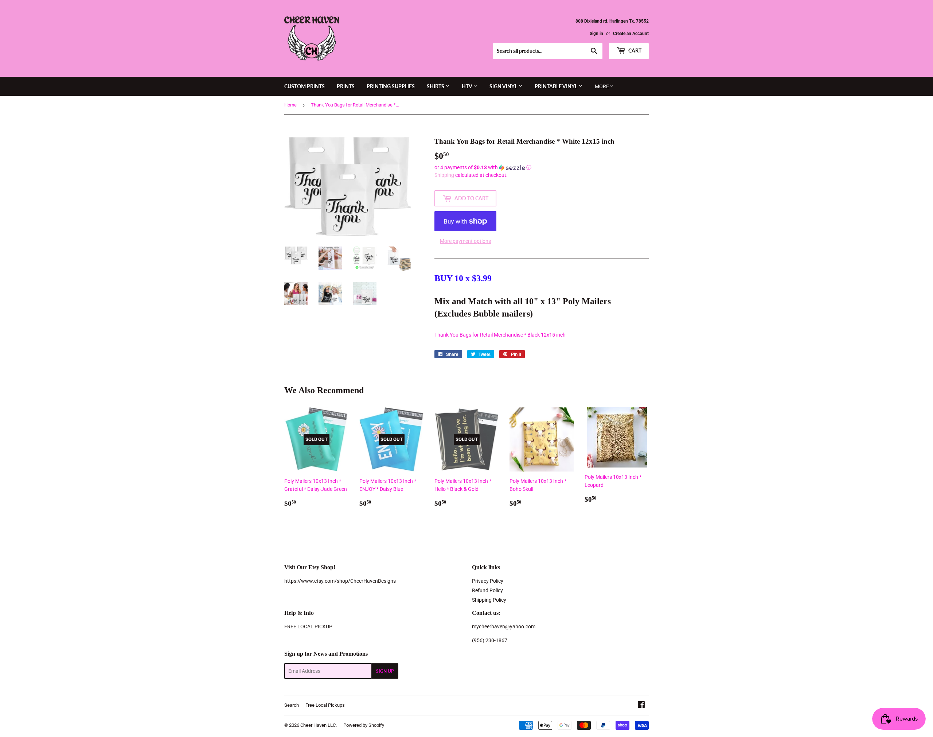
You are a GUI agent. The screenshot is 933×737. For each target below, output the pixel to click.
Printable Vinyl (556, 86)
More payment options (465, 241)
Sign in (596, 33)
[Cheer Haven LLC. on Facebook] (641, 706)
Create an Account (631, 33)
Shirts (436, 86)
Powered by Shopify (363, 725)
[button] (541, 167)
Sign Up (385, 671)
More (602, 86)
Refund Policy (487, 590)
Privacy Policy (487, 581)
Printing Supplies (391, 86)
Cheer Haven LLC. (318, 725)
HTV (467, 86)
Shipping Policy (489, 600)
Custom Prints (304, 86)
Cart (634, 50)
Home (290, 105)
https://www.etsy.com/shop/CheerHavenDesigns (340, 581)
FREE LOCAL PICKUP (308, 626)
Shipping (444, 175)
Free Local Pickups (325, 705)
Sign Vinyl (503, 86)
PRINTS (346, 86)
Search (291, 705)
